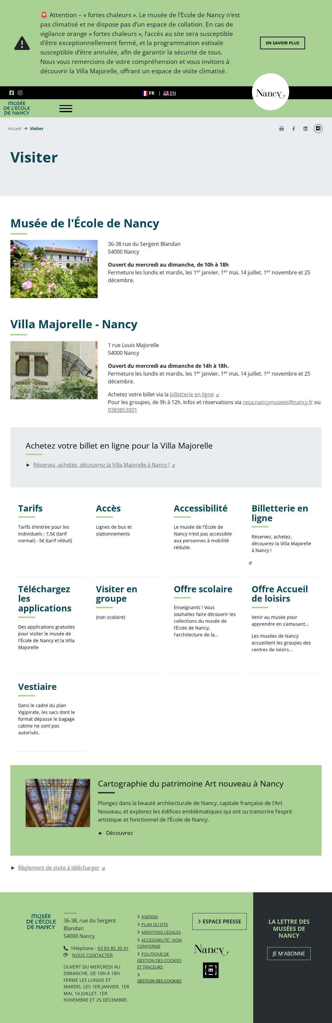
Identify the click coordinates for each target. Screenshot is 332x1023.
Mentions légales (161, 932)
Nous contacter (92, 955)
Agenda (149, 917)
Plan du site (154, 924)
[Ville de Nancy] (270, 91)
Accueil (14, 128)
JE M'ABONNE (289, 953)
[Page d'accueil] (17, 107)
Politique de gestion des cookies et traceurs (159, 960)
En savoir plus (282, 43)
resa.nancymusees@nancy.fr (278, 402)
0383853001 (122, 410)
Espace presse (222, 921)
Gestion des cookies (159, 981)
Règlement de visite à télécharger (59, 867)
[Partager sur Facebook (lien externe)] (293, 128)
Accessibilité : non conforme (159, 943)
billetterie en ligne (192, 394)
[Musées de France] (216, 970)
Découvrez (119, 832)
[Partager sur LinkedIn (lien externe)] (305, 128)
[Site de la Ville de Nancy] (216, 949)
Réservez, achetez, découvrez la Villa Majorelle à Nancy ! (101, 464)
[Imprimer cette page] (281, 128)
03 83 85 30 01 (113, 948)
